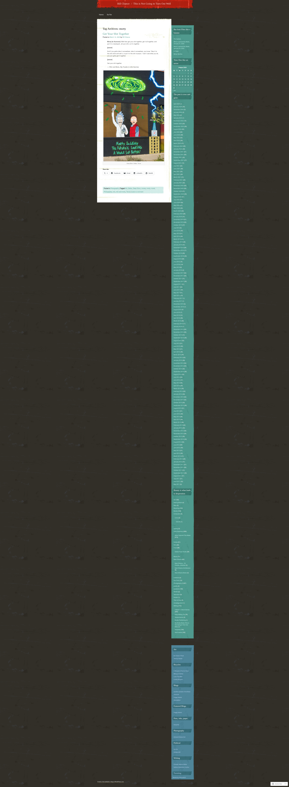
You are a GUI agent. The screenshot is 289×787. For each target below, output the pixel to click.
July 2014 (177, 377)
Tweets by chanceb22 (179, 777)
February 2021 (178, 180)
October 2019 (178, 225)
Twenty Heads (178, 658)
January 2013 (178, 428)
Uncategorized (178, 603)
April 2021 (177, 174)
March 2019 (177, 239)
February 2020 (178, 214)
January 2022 (178, 149)
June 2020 (177, 202)
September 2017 (179, 281)
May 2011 (177, 484)
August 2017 (177, 284)
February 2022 (178, 146)
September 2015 (179, 338)
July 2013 (177, 411)
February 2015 (178, 357)
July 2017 (177, 287)
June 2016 (177, 312)
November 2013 (179, 400)
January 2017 (178, 301)
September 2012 (179, 439)
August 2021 (177, 163)
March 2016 (177, 321)
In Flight (176, 51)
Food (175, 548)
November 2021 (179, 154)
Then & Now (177, 600)
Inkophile (176, 725)
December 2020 (179, 185)
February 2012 (178, 459)
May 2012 (177, 450)
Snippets (177, 629)
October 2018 (178, 253)
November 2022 (179, 121)
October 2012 (178, 436)
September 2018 (179, 256)
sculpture (176, 589)
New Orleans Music (181, 573)
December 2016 (179, 304)
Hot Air (176, 749)
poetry (175, 586)
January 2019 (178, 245)
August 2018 (177, 259)
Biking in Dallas (178, 674)
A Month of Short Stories (182, 610)
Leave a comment (137, 192)
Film (175, 545)
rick (114, 192)
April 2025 (177, 104)
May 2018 (177, 267)
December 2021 (179, 152)
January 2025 (178, 107)
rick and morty (120, 192)
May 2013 (177, 417)
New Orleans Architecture (182, 568)
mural (153, 188)
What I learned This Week (182, 535)
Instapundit (177, 752)
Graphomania (179, 617)
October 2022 (178, 123)
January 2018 (178, 270)
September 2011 (179, 473)
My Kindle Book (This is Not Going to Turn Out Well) (182, 625)
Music (175, 556)
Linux (176, 518)
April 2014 (177, 386)
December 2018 (179, 247)
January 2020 (178, 216)
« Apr (174, 90)
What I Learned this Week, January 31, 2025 (182, 43)
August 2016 (177, 309)
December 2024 (179, 109)
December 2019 (179, 219)
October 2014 (178, 369)
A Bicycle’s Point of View (181, 671)
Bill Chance (123, 3)
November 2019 (179, 222)
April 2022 (177, 140)
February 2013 (178, 425)
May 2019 (177, 233)
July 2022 (177, 132)
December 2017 (179, 273)
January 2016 (178, 326)
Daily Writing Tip (180, 614)
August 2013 (177, 408)
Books (175, 511)
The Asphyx (177, 39)
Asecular (176, 694)
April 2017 (177, 295)
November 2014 (179, 366)
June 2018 (177, 264)
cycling (176, 528)
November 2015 (179, 332)
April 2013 (177, 419)
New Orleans (178, 559)
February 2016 (178, 324)
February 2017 (178, 298)
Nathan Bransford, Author (181, 767)
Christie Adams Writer (180, 764)
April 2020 (177, 208)
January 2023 (178, 118)
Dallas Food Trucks (180, 552)
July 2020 (177, 200)
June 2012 (177, 448)
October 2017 (178, 278)
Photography (115, 188)
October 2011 (178, 470)
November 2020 (179, 188)
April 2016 (177, 318)
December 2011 (179, 464)
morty (148, 188)
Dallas (130, 188)
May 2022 (177, 138)
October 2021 (178, 157)
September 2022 (179, 126)
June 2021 (177, 169)
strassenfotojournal (179, 737)
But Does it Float (179, 656)
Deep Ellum (137, 188)
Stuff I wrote (178, 632)
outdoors (176, 577)
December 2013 (179, 397)
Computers (177, 514)
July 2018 (177, 262)
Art (126, 188)
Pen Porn (176, 580)
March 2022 (177, 143)
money (143, 188)
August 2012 (177, 442)
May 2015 (177, 349)
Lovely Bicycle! (178, 679)
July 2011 (177, 479)
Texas (128, 192)
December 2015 (179, 329)
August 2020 (177, 197)
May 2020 (177, 205)
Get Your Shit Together (116, 33)
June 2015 (177, 346)
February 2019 (178, 242)
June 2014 (177, 380)
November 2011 (179, 467)
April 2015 (177, 352)
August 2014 (177, 374)
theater (176, 597)
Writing (176, 606)
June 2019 (177, 231)
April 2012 (177, 453)
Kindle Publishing (180, 620)
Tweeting (177, 773)
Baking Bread (178, 502)
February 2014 (178, 391)
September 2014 (179, 371)
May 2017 (177, 293)
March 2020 (177, 211)
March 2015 (177, 355)
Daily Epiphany (178, 531)
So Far (109, 14)
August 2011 (177, 476)
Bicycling (176, 508)
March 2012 (177, 456)
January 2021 (178, 183)
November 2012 (179, 433)
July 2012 (177, 445)
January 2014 (178, 394)
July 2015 (177, 343)
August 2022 (177, 129)
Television (177, 594)
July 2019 (177, 228)
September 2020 (179, 194)
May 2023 (177, 115)
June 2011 (177, 481)
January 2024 (178, 112)
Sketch (176, 592)
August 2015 (177, 340)
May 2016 (177, 315)
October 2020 (178, 191)
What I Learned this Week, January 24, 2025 (182, 47)
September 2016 (179, 307)
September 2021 (179, 160)
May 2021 (177, 171)
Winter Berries (178, 54)
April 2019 (177, 236)
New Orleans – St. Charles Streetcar (180, 564)
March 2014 (177, 388)
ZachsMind (177, 700)
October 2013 (178, 402)
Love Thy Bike (178, 676)
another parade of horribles (182, 692)
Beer (175, 505)
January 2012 (178, 462)
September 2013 (179, 405)
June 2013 (177, 414)
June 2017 (177, 290)
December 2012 (179, 431)
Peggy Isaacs (178, 697)
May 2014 (177, 383)
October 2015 (178, 335)
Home (101, 14)
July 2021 (177, 166)
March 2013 (177, 422)
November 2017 (179, 276)
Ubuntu (178, 522)
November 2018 (179, 250)
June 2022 (177, 135)
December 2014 (179, 363)
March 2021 (177, 177)
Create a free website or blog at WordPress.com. (110, 781)
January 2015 (178, 360)
